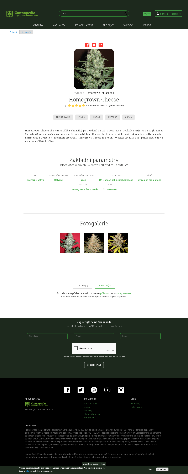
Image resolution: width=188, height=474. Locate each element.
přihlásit (105, 293)
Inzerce (87, 407)
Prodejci (108, 25)
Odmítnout (162, 469)
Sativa (128, 117)
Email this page (100, 45)
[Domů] (22, 13)
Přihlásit (164, 14)
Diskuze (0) (83, 285)
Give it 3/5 (76, 105)
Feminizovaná (63, 117)
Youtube (107, 390)
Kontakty (88, 410)
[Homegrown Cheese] (94, 69)
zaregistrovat (123, 293)
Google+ (94, 390)
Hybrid (81, 117)
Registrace (176, 14)
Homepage (136, 403)
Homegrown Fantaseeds (100, 92)
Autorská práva (91, 403)
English (147, 13)
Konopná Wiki (84, 25)
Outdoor (112, 117)
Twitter (94, 45)
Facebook (87, 45)
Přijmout (151, 469)
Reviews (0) (26, 32)
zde (27, 471)
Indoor (96, 117)
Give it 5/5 (83, 105)
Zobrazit (14, 32)
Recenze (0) (105, 285)
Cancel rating (65, 106)
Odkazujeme (136, 407)
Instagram (121, 390)
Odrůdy (38, 25)
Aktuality (59, 25)
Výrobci (128, 25)
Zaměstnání (89, 418)
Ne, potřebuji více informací (41, 471)
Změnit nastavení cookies (94, 464)
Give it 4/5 (79, 105)
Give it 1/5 (69, 105)
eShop (147, 25)
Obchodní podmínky (93, 414)
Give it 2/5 (72, 105)
